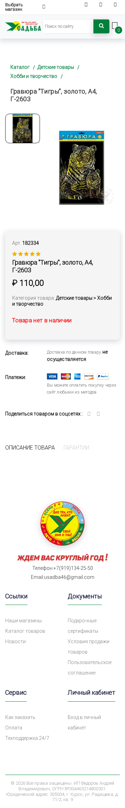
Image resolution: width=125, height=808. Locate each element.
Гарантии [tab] (76, 447)
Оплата (13, 727)
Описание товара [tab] (30, 447)
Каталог (20, 67)
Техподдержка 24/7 (27, 738)
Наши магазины (23, 620)
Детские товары (56, 67)
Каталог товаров (25, 631)
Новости (15, 641)
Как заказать (20, 717)
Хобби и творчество (33, 76)
